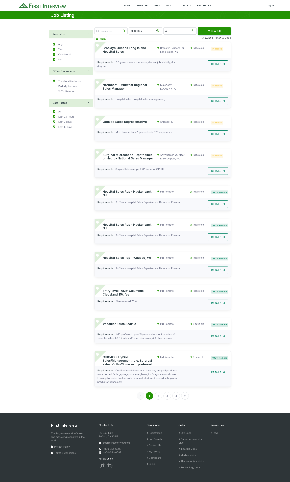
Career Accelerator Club (190, 441)
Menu (102, 38)
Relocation (59, 34)
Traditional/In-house (69, 81)
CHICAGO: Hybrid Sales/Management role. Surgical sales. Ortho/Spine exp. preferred (127, 360)
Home (127, 5)
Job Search (155, 439)
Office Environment (64, 71)
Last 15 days (65, 127)
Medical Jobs (188, 455)
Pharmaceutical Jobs (192, 461)
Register (142, 5)
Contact (185, 5)
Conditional (64, 54)
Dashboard (154, 457)
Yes (60, 49)
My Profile (154, 451)
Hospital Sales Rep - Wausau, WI (127, 257)
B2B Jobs (185, 432)
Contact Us (154, 445)
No (60, 59)
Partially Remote (67, 86)
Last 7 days (65, 121)
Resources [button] (204, 5)
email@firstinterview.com (116, 442)
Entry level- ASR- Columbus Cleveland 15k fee (123, 292)
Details (216, 64)
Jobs (157, 5)
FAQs (215, 432)
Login (151, 464)
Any (60, 44)
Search (215, 31)
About (170, 5)
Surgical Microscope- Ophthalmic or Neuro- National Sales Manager (128, 156)
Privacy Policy (62, 446)
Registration (155, 432)
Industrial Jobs (188, 448)
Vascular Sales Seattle (119, 324)
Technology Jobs (190, 467)
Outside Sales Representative (125, 122)
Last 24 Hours (66, 116)
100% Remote (66, 91)
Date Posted (60, 102)
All (59, 111)
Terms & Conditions (65, 452)
